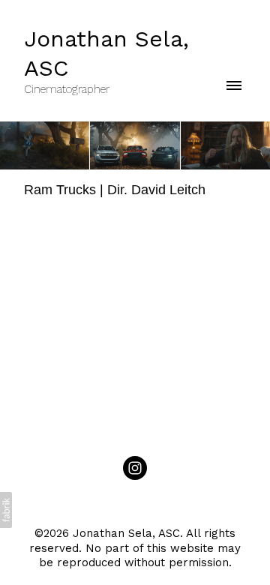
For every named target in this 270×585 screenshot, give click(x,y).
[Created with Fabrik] (6, 510)
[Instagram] (135, 468)
